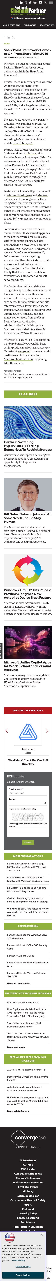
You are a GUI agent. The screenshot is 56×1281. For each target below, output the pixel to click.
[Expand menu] (51, 3)
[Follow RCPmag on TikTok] (30, 3)
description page (23, 143)
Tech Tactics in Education (28, 1227)
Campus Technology (28, 1178)
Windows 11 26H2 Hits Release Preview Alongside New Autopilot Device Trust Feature (28, 594)
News (7, 43)
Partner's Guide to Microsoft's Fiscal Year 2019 (26, 975)
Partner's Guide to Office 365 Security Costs (27, 947)
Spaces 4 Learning (28, 1218)
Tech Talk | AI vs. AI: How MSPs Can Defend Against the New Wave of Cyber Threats (28, 1037)
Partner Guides (28, 926)
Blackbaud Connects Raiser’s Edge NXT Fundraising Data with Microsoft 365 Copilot (26, 867)
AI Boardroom (28, 1160)
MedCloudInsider (28, 1196)
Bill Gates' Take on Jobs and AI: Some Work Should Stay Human (27, 518)
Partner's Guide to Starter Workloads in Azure (28, 964)
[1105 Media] (28, 1148)
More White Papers (18, 1111)
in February (28, 82)
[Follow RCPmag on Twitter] (26, 3)
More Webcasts (16, 1047)
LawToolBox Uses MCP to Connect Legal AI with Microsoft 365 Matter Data (28, 879)
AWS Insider (28, 1169)
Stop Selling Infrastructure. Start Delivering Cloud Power (24, 1025)
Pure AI (28, 1205)
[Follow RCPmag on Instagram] (35, 3)
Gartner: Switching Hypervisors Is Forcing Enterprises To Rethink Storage (28, 446)
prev (6, 731)
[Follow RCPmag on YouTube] (40, 3)
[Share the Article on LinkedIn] (8, 37)
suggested (24, 351)
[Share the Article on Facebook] (3, 37)
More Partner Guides (18, 983)
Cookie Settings (23, 1267)
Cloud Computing (11, 25)
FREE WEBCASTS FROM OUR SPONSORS (28, 993)
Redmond (28, 1209)
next (47, 731)
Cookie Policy (18, 1261)
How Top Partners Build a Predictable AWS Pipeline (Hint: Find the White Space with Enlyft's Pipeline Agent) (26, 1013)
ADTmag (28, 1165)
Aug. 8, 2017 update (29, 181)
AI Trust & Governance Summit (23, 1002)
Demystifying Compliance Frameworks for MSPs (27, 1079)
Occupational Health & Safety (28, 1200)
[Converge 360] (28, 1138)
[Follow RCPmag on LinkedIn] (21, 3)
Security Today (28, 1213)
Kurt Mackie (12, 58)
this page (31, 153)
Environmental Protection (28, 1182)
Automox (28, 749)
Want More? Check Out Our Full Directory (28, 762)
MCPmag (28, 1191)
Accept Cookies (23, 1275)
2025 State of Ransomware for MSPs (26, 1070)
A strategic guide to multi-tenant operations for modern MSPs (24, 1089)
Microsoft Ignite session (18, 359)
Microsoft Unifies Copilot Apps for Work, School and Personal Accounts (27, 666)
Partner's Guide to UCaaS (20, 956)
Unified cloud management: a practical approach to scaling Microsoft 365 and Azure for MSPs (27, 1101)
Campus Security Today (28, 1174)
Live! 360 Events (28, 1187)
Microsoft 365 (47, 25)
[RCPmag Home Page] (28, 8)
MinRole (42, 195)
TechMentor (28, 1222)
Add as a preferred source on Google (29, 18)
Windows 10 (30, 25)
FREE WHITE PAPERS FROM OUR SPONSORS (28, 1059)
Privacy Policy (30, 809)
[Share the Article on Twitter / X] (13, 37)
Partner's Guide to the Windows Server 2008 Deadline (27, 937)
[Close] (41, 1234)
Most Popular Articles (28, 856)
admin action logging (19, 195)
